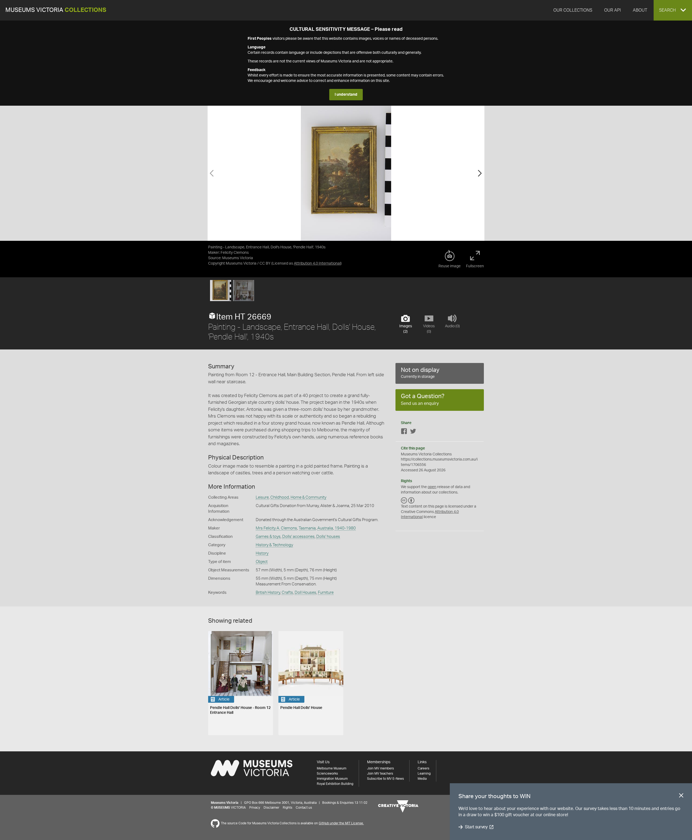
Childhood (279, 497)
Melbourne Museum (331, 768)
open (432, 487)
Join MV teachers (380, 773)
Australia (325, 528)
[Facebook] (404, 432)
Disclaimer (271, 807)
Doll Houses (305, 593)
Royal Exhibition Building (335, 783)
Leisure (262, 497)
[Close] (681, 796)
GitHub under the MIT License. (341, 823)
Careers (423, 768)
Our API (612, 10)
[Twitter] (413, 432)
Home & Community (308, 497)
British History (268, 593)
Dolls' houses (328, 537)
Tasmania (307, 528)
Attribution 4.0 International (317, 263)
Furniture (326, 593)
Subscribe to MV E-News (385, 778)
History (262, 553)
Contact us (304, 807)
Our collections (572, 10)
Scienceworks (327, 773)
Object (262, 562)
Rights (287, 807)
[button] (673, 10)
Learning (424, 773)
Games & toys (268, 537)
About (640, 10)
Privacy (254, 807)
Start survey (476, 827)
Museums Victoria (55, 10)
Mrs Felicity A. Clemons (276, 528)
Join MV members (380, 768)
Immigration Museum (332, 778)
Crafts (287, 593)
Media (422, 778)
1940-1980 (345, 528)
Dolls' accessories (298, 537)
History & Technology (274, 545)
